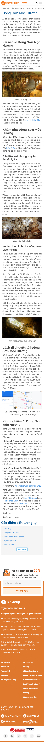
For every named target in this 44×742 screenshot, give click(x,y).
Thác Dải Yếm (8, 544)
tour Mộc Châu (30, 498)
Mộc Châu (38, 8)
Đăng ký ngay (22, 590)
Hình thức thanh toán (31, 680)
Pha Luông (6, 529)
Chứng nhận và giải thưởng (30, 690)
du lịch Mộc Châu (33, 120)
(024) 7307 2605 (29, 630)
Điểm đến (29, 8)
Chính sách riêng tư (30, 671)
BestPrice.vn (23, 503)
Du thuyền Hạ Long (8, 680)
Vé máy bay (5, 662)
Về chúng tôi (28, 662)
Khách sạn (5, 667)
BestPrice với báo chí (31, 684)
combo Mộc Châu (10, 501)
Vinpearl (4, 675)
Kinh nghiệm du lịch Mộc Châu (28, 486)
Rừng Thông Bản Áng (10, 533)
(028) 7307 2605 (17, 622)
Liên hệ (26, 667)
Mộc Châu (10, 148)
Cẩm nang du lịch (17, 8)
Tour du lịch (5, 671)
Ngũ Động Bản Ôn (9, 540)
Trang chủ (5, 8)
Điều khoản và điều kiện (32, 675)
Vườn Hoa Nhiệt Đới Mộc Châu (13, 537)
